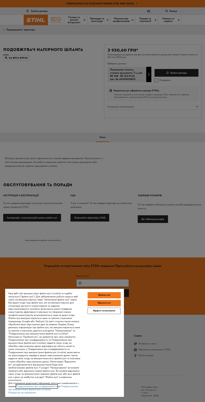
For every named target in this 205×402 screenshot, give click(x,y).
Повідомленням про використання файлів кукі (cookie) (43, 388)
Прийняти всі (104, 295)
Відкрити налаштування (104, 310)
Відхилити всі (104, 303)
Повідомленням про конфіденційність (36, 386)
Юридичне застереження (22, 392)
